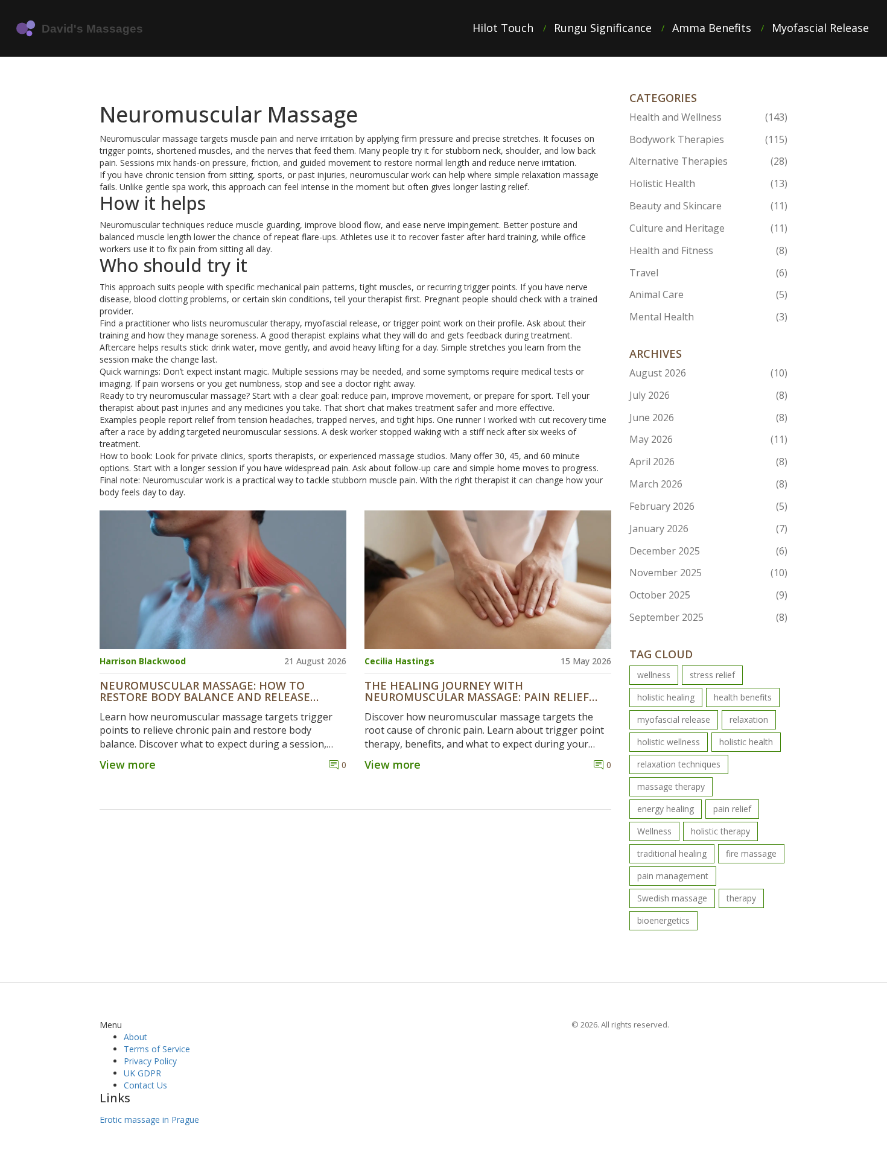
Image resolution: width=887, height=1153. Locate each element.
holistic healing (666, 697)
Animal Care (708, 294)
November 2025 (708, 572)
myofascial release (673, 719)
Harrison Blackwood (143, 661)
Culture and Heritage (708, 228)
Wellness (654, 831)
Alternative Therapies (708, 161)
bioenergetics (663, 920)
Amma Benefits (711, 28)
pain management (672, 875)
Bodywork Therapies (708, 139)
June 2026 (708, 417)
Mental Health (708, 316)
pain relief (732, 809)
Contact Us (145, 1085)
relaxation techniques (678, 764)
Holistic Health (708, 183)
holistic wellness (668, 742)
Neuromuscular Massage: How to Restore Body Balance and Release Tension (205, 692)
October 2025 (708, 595)
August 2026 (708, 373)
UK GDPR (142, 1073)
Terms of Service (157, 1049)
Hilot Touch (502, 28)
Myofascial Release (820, 28)
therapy (741, 898)
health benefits (743, 697)
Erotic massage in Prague (149, 1119)
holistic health (746, 742)
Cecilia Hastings (399, 661)
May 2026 (708, 439)
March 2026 (708, 484)
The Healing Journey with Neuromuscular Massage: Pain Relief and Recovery (476, 692)
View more (128, 764)
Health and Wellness (708, 117)
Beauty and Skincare (708, 205)
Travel (708, 272)
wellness (653, 675)
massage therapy (671, 786)
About (135, 1037)
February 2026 (708, 506)
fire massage (751, 853)
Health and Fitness (708, 250)
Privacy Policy (150, 1061)
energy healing (665, 809)
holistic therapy (720, 831)
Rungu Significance (603, 28)
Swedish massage (672, 898)
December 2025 (708, 550)
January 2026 (708, 528)
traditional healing (672, 853)
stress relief (712, 675)
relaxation (749, 719)
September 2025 (708, 617)
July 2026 (708, 395)
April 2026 (708, 461)
